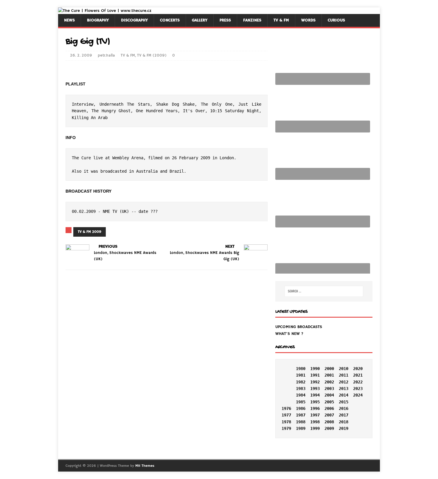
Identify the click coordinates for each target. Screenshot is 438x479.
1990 (315, 368)
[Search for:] (324, 291)
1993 (315, 388)
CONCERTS (170, 20)
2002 (329, 382)
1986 (300, 408)
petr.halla (106, 55)
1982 (300, 382)
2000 (329, 368)
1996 (315, 408)
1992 (315, 382)
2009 (329, 428)
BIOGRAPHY (98, 20)
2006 (329, 408)
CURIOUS (336, 20)
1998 (315, 421)
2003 (329, 388)
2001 (329, 375)
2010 (343, 368)
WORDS (308, 20)
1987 (300, 415)
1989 (300, 428)
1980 (300, 368)
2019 (343, 428)
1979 (286, 428)
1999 (315, 428)
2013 (343, 388)
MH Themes (144, 466)
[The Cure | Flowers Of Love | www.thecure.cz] (104, 10)
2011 (343, 375)
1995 (315, 402)
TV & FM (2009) (152, 55)
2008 (329, 421)
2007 (329, 415)
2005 (329, 402)
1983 (300, 388)
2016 (343, 408)
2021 (358, 375)
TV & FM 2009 (89, 232)
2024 (358, 395)
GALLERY (199, 20)
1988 (300, 421)
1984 (300, 395)
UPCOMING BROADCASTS (298, 327)
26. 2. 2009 (81, 55)
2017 (343, 415)
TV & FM (281, 20)
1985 (300, 402)
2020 (358, 368)
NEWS (69, 20)
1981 (300, 375)
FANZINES (252, 20)
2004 (329, 395)
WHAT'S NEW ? (289, 333)
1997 (315, 415)
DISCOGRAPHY (134, 20)
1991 (315, 375)
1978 (286, 421)
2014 (343, 395)
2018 (343, 421)
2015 (343, 402)
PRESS (225, 20)
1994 (315, 395)
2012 (343, 382)
